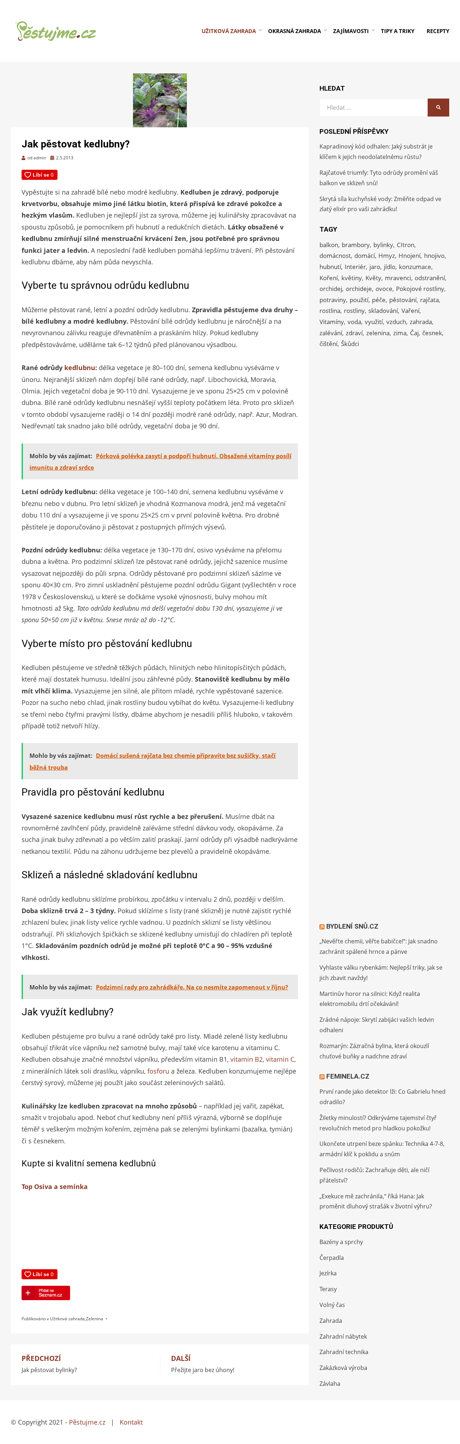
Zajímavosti (351, 31)
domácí (364, 255)
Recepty (438, 31)
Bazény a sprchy (341, 1242)
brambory (356, 245)
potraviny (332, 300)
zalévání (330, 333)
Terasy (328, 1289)
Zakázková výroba (343, 1368)
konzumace (415, 267)
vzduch (396, 322)
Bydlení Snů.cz (352, 926)
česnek (432, 333)
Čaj (414, 333)
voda (354, 322)
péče (379, 300)
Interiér (355, 267)
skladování (383, 310)
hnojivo (434, 255)
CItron (405, 245)
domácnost (335, 255)
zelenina (378, 333)
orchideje (359, 288)
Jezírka (328, 1273)
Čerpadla (331, 1258)
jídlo (389, 267)
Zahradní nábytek (343, 1336)
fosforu (158, 1071)
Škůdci (350, 344)
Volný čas (332, 1305)
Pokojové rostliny (420, 288)
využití (374, 322)
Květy (373, 278)
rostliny (354, 310)
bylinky (383, 245)
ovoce (384, 288)
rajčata (429, 300)
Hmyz (386, 255)
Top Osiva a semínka (55, 1186)
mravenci (398, 278)
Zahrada (330, 1321)
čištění (328, 344)
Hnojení (409, 255)
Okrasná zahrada (294, 31)
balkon (328, 245)
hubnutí (330, 267)
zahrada (421, 322)
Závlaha (329, 1384)
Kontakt (131, 1422)
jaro (374, 267)
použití (359, 300)
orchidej (330, 288)
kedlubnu (79, 367)
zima (399, 333)
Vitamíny (331, 322)
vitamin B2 (246, 1059)
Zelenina (94, 1319)
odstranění (430, 278)
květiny (351, 278)
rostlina (329, 310)
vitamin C (280, 1059)
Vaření (410, 310)
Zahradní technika (343, 1352)
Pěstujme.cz (87, 1422)
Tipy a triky (397, 31)
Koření (328, 278)
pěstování (403, 300)
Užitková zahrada (229, 31)
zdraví (354, 333)
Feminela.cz (347, 1076)
